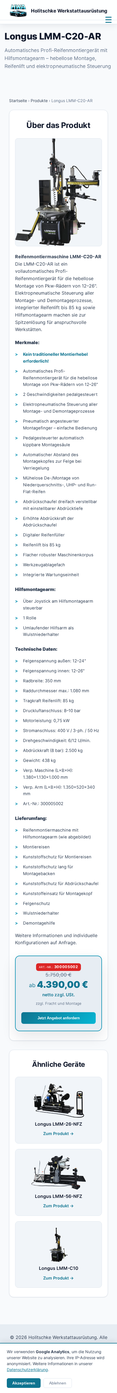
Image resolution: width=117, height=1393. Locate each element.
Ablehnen (57, 1383)
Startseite (18, 100)
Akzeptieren (23, 1383)
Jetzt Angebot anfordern (58, 1018)
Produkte (39, 100)
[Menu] (108, 20)
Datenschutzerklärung (27, 1369)
